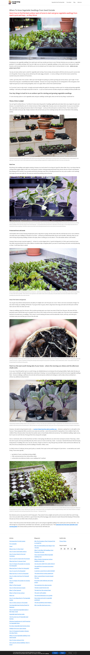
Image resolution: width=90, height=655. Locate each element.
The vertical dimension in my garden (43, 595)
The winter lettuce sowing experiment (43, 573)
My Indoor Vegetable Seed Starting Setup (19, 626)
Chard (10, 546)
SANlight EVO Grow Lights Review (17, 628)
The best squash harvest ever (41, 587)
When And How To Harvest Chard (17, 561)
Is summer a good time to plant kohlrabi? (44, 571)
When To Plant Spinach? (15, 590)
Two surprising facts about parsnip (43, 585)
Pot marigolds (13, 543)
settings (47, 653)
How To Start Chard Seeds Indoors (18, 551)
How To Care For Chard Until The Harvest (19, 558)
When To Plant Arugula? (15, 585)
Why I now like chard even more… (42, 605)
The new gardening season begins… (43, 602)
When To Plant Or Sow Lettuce (17, 593)
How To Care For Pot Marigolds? (17, 571)
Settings (70, 653)
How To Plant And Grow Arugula (17, 587)
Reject (62, 653)
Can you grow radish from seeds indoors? (44, 563)
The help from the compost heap (42, 590)
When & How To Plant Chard (16, 549)
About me (11, 595)
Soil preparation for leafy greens (17, 541)
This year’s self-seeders (40, 593)
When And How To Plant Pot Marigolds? (19, 568)
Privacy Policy (62, 541)
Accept (55, 653)
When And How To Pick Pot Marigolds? (19, 573)
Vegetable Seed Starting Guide (16, 614)
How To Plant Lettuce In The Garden (18, 602)
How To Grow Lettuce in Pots (16, 640)
